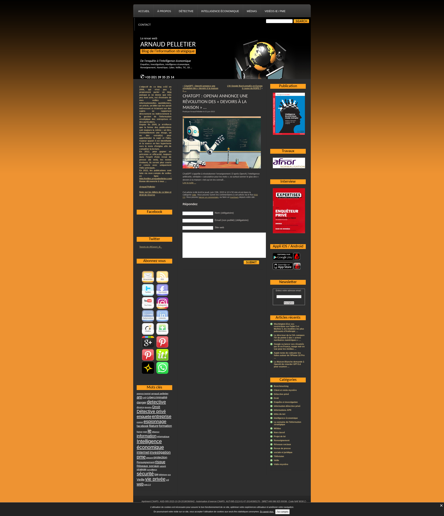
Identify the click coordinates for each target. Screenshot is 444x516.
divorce (140, 407)
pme (141, 457)
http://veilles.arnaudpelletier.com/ (155, 178)
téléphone (163, 475)
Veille (194, 195)
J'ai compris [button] (282, 511)
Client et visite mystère (285, 390)
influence (155, 432)
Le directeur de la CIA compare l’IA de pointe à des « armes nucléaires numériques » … (289, 337)
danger (141, 402)
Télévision (279, 456)
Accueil (144, 11)
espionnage (155, 421)
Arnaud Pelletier (147, 187)
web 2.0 (147, 485)
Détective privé (281, 394)
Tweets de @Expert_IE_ (150, 247)
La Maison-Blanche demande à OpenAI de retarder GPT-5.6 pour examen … (289, 364)
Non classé (279, 432)
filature (153, 426)
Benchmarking (281, 386)
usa (169, 475)
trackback (234, 197)
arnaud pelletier (159, 393)
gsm (145, 432)
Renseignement (281, 440)
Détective (186, 11)
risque (160, 462)
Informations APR (282, 410)
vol (167, 480)
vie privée (155, 479)
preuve (149, 458)
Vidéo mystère (281, 464)
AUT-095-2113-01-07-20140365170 (243, 501)
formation (165, 426)
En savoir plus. (267, 511)
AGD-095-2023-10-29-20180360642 (177, 501)
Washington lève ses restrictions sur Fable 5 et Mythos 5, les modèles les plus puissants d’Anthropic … (289, 328)
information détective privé (287, 406)
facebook (142, 426)
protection (160, 457)
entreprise (161, 416)
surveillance (152, 470)
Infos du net (279, 414)
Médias (252, 11)
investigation (160, 452)
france (140, 432)
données (148, 407)
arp (139, 397)
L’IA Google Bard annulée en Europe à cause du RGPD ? (245, 87)
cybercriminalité (157, 397)
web (140, 484)
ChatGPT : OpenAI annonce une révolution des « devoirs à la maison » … (200, 88)
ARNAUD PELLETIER (168, 44)
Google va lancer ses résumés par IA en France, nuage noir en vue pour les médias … (289, 346)
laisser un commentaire (209, 197)
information (146, 436)
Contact (144, 24)
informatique (163, 436)
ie (149, 431)
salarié (163, 466)
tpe (156, 474)
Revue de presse (282, 448)
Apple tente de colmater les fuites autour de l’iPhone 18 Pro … (289, 355)
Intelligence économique (220, 11)
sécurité (145, 473)
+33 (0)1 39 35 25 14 (159, 77)
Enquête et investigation (286, 402)
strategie (141, 469)
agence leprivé (144, 393)
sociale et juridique (283, 452)
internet (143, 452)
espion (140, 422)
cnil (144, 397)
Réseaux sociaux (282, 444)
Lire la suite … (189, 183)
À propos (164, 11)
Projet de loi (279, 436)
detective (156, 402)
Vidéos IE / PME (275, 11)
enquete (144, 416)
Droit (276, 398)
